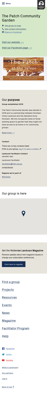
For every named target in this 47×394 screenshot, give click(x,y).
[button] (23, 213)
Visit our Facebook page (15, 47)
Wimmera (6, 176)
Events (7, 305)
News (6, 312)
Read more (7, 132)
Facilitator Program (15, 328)
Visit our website (11, 42)
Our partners (7, 373)
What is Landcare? (10, 367)
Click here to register (13, 264)
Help (5, 336)
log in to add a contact (29, 148)
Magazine (9, 320)
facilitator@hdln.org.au (12, 163)
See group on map (13, 25)
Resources (9, 297)
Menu (8, 3)
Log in (4, 378)
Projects (8, 289)
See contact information (15, 28)
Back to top (7, 386)
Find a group (11, 282)
